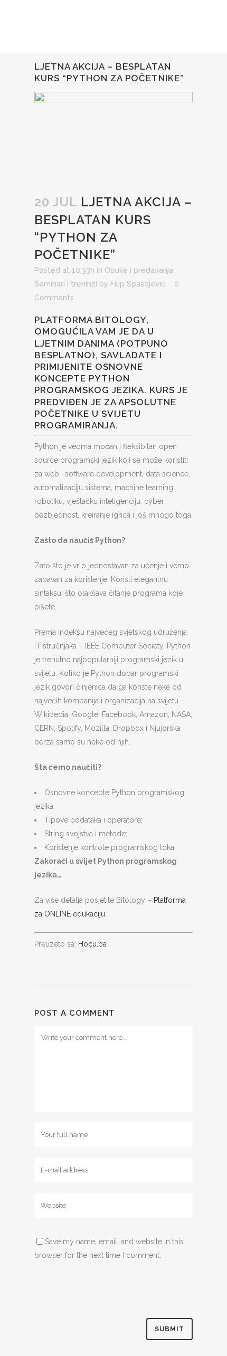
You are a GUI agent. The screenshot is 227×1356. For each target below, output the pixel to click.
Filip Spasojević (137, 284)
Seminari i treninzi (65, 284)
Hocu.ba (92, 944)
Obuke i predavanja (139, 270)
